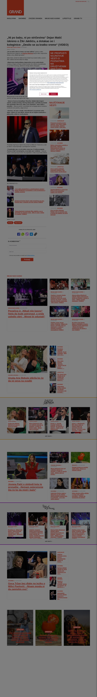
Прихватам (53, 93)
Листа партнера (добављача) (35, 89)
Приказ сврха (44, 93)
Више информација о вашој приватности (55, 82)
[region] (49, 83)
